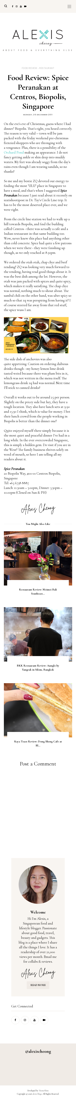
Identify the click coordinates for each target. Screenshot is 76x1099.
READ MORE (38, 985)
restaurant (46, 68)
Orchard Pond (14, 152)
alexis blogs (37, 1094)
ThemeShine (44, 1090)
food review (29, 68)
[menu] (69, 6)
